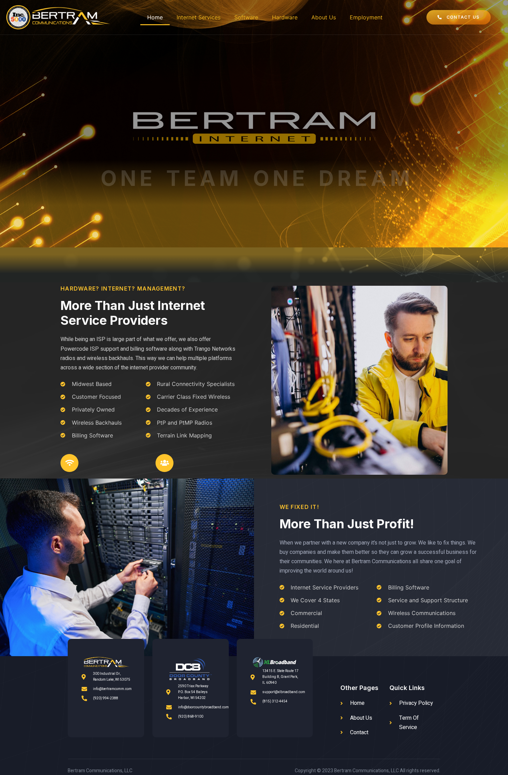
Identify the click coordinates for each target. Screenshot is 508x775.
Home (155, 17)
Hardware (285, 17)
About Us (323, 17)
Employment (366, 17)
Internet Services (198, 17)
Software (246, 17)
